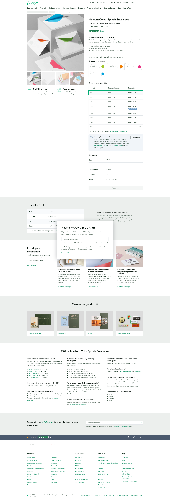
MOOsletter (47, 422)
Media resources (103, 460)
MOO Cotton (78, 469)
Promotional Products (94, 8)
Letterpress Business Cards (35, 469)
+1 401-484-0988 (116, 146)
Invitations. (138, 372)
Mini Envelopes (34, 377)
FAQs (123, 466)
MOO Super (78, 466)
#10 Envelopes (33, 375)
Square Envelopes (34, 371)
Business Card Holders (58, 469)
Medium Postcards (126, 372)
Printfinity (101, 479)
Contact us (125, 457)
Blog (119, 8)
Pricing (124, 460)
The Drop (101, 471)
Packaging (101, 485)
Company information (122, 495)
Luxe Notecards (56, 460)
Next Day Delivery (127, 463)
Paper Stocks (78, 457)
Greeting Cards (32, 482)
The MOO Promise (104, 482)
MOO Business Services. (78, 404)
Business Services (109, 8)
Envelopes (54, 463)
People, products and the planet (108, 463)
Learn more (136, 137)
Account (112, 3)
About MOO (102, 457)
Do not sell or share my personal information (132, 477)
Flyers (29, 479)
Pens (52, 479)
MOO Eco (77, 460)
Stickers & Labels (54, 8)
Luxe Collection (79, 482)
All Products (31, 457)
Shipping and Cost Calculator (119, 131)
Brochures (30, 477)
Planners (53, 477)
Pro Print (100, 477)
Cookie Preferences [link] (136, 495)
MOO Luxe (77, 463)
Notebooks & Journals (58, 471)
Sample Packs (78, 477)
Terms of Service (126, 426)
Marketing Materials (69, 8)
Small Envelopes (34, 369)
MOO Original (79, 471)
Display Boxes (55, 466)
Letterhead (54, 457)
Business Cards (32, 8)
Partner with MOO (103, 488)
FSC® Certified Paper (81, 479)
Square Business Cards (34, 463)
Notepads (54, 474)
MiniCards (30, 466)
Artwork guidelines (128, 469)
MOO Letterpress (79, 474)
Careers (100, 469)
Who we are (102, 466)
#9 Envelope (33, 373)
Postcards (43, 8)
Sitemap (111, 495)
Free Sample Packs (101, 3)
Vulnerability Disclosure (129, 481)
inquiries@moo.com (100, 146)
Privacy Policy (116, 426)
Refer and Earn (126, 474)
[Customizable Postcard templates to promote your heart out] (129, 256)
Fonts (105, 495)
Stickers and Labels (33, 474)
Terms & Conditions (86, 495)
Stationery (81, 8)
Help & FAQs (127, 8)
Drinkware (54, 482)
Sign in (119, 3)
